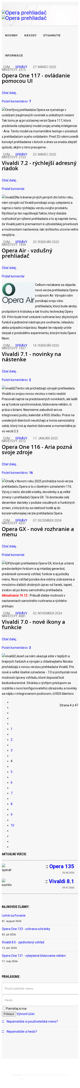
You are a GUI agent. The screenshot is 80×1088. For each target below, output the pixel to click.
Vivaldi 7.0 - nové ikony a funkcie (33, 624)
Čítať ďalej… (10, 93)
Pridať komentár (13, 189)
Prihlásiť (9, 1014)
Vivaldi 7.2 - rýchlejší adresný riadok (39, 165)
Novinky (11, 35)
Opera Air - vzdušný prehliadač (27, 253)
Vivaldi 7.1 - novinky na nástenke (31, 356)
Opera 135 (61, 866)
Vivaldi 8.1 (61, 881)
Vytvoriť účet (25, 1014)
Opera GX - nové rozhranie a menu (38, 531)
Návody (30, 35)
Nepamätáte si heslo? (21, 1031)
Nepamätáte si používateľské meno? (32, 1021)
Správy (21, 67)
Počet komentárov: (16, 101)
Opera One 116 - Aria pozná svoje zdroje (37, 449)
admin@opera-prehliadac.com (42, 1079)
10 (12, 825)
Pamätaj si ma (16, 1008)
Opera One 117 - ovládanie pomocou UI (36, 78)
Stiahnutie (52, 35)
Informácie (14, 55)
